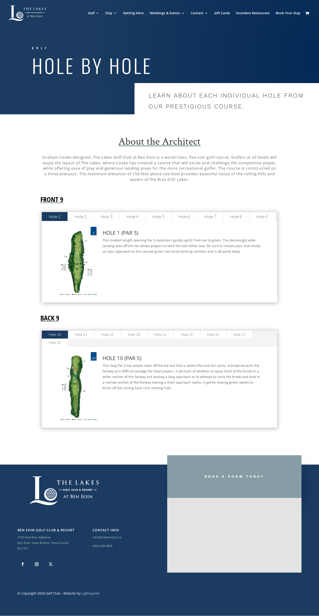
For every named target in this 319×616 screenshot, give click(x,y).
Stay (108, 13)
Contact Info (105, 530)
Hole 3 (106, 216)
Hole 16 (213, 334)
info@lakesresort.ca (107, 537)
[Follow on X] (51, 564)
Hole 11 (81, 334)
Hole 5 (158, 216)
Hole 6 (184, 216)
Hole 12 (108, 334)
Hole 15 (187, 334)
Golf (91, 13)
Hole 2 (80, 216)
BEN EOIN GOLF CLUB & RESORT (46, 530)
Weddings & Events (165, 13)
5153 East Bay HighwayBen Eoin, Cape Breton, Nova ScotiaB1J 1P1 (43, 542)
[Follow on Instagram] (37, 564)
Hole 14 (160, 334)
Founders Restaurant (253, 13)
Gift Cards (222, 13)
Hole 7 (210, 216)
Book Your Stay (288, 13)
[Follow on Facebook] (23, 564)
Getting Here (133, 13)
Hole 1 (54, 216)
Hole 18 (55, 342)
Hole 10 (55, 334)
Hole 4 (132, 216)
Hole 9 (262, 216)
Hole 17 (240, 334)
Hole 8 (236, 216)
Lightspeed (90, 593)
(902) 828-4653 (102, 546)
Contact (197, 13)
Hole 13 (134, 334)
